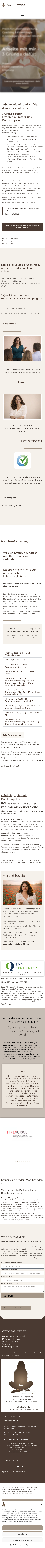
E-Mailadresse (8, 1277)
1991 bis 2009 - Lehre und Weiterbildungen (17, 654)
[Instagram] (22, 1467)
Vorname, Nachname (12, 1263)
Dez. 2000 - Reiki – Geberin (18, 660)
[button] (42, 1504)
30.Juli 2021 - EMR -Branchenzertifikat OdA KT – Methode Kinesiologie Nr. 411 (22, 692)
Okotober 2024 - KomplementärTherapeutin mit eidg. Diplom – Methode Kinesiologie (22, 722)
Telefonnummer (9, 1270)
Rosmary (16, 5)
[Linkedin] (17, 1467)
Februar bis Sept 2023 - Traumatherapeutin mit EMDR (19, 700)
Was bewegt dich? (10, 1284)
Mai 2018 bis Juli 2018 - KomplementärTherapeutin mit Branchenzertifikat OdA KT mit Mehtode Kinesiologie (19, 682)
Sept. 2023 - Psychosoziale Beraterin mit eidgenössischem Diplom (22, 707)
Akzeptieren (22, 1528)
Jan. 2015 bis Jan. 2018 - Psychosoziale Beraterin (16, 666)
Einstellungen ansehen (22, 1540)
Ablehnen (22, 1534)
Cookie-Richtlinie (15, 1545)
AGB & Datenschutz (28, 1545)
